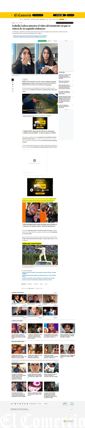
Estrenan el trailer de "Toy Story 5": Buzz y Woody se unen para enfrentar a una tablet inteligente (39, 273)
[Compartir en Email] (13, 89)
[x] (17, 403)
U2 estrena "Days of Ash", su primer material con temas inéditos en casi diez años (38, 278)
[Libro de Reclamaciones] (72, 403)
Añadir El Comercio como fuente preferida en (65, 22)
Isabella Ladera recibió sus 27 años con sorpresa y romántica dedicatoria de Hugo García (35, 356)
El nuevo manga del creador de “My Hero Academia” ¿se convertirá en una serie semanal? (51, 375)
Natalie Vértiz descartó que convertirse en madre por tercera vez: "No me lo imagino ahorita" (39, 276)
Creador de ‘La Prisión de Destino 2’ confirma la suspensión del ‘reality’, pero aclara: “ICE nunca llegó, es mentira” (35, 336)
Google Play (46, 403)
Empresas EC (61, 19)
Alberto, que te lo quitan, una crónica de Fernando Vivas (64, 81)
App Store (39, 403)
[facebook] (15, 403)
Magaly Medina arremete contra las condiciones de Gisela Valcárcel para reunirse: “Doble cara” (51, 336)
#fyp (51, 115)
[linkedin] (25, 403)
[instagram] (20, 403)
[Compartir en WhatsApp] (13, 82)
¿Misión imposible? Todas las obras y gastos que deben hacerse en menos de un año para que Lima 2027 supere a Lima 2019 (65, 86)
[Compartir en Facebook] (13, 84)
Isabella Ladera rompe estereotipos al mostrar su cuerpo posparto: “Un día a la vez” (51, 356)
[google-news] (27, 403)
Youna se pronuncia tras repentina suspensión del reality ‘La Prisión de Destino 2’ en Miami (67, 336)
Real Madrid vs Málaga (35, 19)
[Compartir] (13, 80)
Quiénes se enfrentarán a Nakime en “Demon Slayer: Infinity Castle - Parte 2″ (35, 394)
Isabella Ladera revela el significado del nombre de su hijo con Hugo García (67, 356)
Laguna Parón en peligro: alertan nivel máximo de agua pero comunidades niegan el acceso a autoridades (65, 76)
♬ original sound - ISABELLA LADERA (28, 116)
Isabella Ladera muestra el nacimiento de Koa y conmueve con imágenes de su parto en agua (19, 356)
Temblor (50, 19)
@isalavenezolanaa (25, 115)
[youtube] (22, 403)
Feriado (46, 19)
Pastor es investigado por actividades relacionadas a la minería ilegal (64, 106)
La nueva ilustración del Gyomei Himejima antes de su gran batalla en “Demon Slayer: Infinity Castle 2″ (35, 376)
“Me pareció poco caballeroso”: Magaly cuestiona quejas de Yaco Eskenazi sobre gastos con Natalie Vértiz (19, 336)
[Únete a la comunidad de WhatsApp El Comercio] (42, 41)
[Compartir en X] (13, 86)
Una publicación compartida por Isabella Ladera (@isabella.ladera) (34, 175)
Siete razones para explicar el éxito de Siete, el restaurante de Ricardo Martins (64, 92)
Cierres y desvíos (55, 19)
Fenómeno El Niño (27, 19)
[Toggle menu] (12, 15)
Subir (71, 409)
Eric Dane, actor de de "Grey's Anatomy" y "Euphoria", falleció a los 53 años (37, 279)
